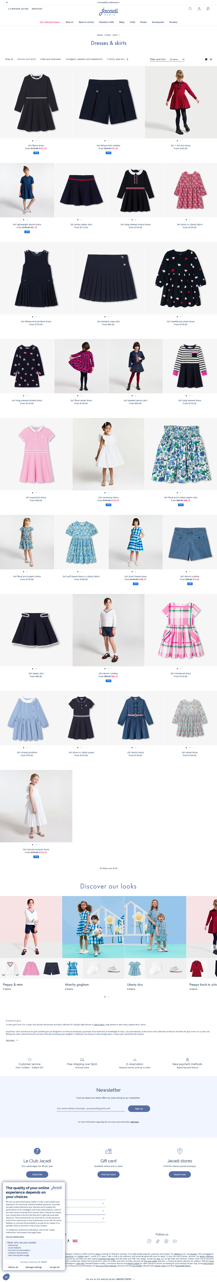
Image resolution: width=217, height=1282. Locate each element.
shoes (97, 1254)
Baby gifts (80, 1263)
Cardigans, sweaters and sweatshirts (84, 59)
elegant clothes (133, 1263)
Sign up (139, 1108)
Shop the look (49, 986)
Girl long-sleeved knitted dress (27, 400)
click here (134, 1122)
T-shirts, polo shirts (116, 59)
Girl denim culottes (108, 673)
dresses (193, 1254)
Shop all (9, 59)
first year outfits (150, 1261)
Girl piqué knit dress (36, 497)
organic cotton (160, 1266)
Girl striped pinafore (27, 752)
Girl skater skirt (36, 673)
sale (158, 1258)
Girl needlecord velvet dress (181, 321)
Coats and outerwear (50, 59)
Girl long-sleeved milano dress (136, 224)
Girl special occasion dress (36, 849)
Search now (180, 1174)
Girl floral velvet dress (81, 400)
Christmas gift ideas (106, 1258)
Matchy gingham (77, 985)
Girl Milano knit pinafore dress (36, 321)
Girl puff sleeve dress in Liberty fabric (81, 576)
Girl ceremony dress (108, 497)
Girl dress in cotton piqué (81, 752)
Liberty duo (135, 985)
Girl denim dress (135, 752)
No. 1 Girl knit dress (181, 145)
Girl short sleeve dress (136, 576)
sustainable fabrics (183, 1266)
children (80, 1256)
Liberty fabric (99, 1024)
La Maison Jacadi (18, 9)
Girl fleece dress (36, 145)
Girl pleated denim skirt (135, 400)
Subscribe (37, 1174)
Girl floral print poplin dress (27, 576)
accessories (69, 1256)
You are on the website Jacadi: (108, 1279)
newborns (178, 1254)
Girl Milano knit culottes (108, 145)
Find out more (108, 1174)
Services (37, 9)
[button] (50, 22)
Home (100, 35)
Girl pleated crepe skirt (108, 321)
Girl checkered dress (181, 673)
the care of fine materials (106, 1266)
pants (208, 1254)
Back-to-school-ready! (108, 2)
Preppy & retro (13, 985)
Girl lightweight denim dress (27, 224)
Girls (115, 35)
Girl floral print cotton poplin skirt (180, 497)
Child (107, 35)
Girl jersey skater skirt (81, 224)
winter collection (206, 1256)
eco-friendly (137, 1266)
